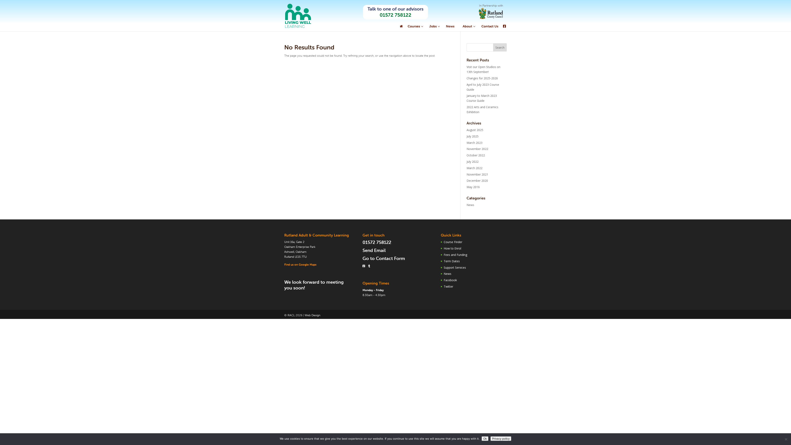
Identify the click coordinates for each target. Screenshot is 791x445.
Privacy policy (501, 438)
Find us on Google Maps (300, 264)
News (470, 205)
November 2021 (477, 174)
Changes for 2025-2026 (482, 78)
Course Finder (453, 242)
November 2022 (477, 149)
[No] (786, 439)
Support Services (455, 267)
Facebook (450, 280)
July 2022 (473, 162)
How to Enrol (452, 248)
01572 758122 (395, 15)
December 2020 (477, 181)
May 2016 (473, 187)
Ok (485, 438)
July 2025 (473, 136)
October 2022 (476, 155)
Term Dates (452, 261)
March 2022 (474, 168)
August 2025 (475, 130)
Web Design (312, 315)
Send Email (374, 250)
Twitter (448, 286)
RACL (291, 315)
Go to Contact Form (384, 258)
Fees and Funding (455, 255)
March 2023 (474, 143)
